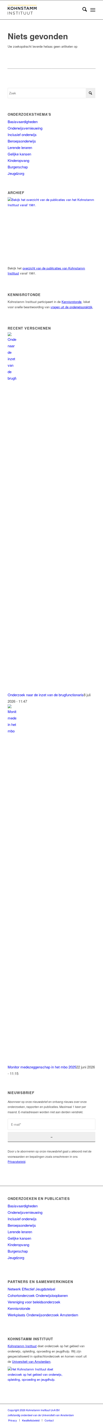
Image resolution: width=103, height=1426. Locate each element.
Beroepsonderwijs (22, 140)
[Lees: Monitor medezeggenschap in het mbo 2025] (12, 730)
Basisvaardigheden (23, 121)
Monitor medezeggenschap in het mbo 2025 (42, 1066)
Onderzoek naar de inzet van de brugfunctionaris (46, 694)
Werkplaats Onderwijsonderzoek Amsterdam (43, 1314)
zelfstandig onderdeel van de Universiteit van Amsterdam (41, 1415)
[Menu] (92, 10)
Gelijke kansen (19, 153)
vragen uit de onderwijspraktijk (71, 307)
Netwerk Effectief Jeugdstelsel (31, 1288)
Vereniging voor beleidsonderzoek (34, 1301)
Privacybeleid (16, 1161)
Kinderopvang (18, 160)
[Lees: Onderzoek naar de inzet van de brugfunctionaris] (12, 378)
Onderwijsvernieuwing (25, 128)
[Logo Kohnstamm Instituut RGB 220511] (43, 9)
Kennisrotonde (71, 301)
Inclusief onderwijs (22, 134)
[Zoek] (82, 9)
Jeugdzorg (16, 173)
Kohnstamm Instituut (22, 1346)
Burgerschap (18, 166)
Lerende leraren (20, 147)
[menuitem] (82, 9)
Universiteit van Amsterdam (31, 1361)
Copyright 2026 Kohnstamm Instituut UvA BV (34, 1410)
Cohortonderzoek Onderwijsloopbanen (38, 1295)
